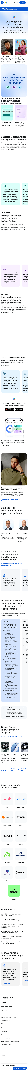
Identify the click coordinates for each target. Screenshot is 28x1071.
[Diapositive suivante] (24, 747)
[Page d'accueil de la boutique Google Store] (6, 3)
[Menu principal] (2, 2)
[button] (12, 2)
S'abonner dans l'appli (20, 1068)
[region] (14, 194)
